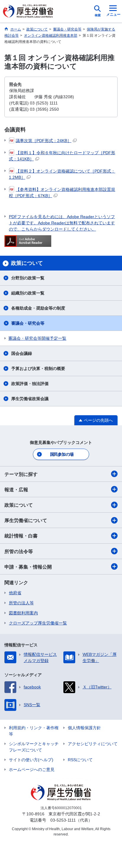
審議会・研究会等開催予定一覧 (37, 338)
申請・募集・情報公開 (28, 566)
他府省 (15, 592)
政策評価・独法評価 (30, 383)
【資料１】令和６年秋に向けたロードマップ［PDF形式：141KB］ (62, 155)
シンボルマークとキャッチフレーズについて (34, 746)
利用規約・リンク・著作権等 (34, 730)
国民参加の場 (62, 454)
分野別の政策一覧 (27, 278)
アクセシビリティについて (93, 743)
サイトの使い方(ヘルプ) (31, 759)
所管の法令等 (18, 551)
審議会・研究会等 (27, 323)
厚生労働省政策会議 (30, 398)
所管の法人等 (21, 602)
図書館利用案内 (23, 613)
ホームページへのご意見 (31, 769)
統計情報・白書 (21, 535)
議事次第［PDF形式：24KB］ (43, 140)
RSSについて (80, 759)
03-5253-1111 (63, 820)
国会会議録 (21, 353)
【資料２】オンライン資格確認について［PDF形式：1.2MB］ (62, 174)
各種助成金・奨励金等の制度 (38, 308)
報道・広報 (16, 489)
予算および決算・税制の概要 (38, 368)
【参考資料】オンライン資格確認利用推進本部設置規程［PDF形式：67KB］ (62, 192)
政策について (18, 505)
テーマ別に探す (21, 474)
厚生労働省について (25, 520)
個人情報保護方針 (84, 727)
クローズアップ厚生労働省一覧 (38, 623)
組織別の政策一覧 (27, 293)
